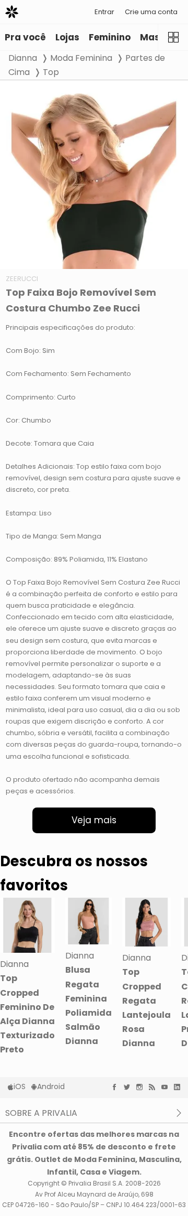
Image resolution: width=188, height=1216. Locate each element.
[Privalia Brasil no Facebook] (117, 1087)
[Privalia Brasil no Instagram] (142, 1087)
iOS (20, 1086)
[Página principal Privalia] (11, 11)
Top (51, 72)
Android (51, 1086)
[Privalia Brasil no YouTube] (167, 1087)
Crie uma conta (151, 12)
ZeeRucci (22, 279)
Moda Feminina (81, 58)
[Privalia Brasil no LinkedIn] (179, 1087)
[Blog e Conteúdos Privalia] (154, 1087)
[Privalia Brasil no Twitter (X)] (129, 1087)
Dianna (22, 58)
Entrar (104, 12)
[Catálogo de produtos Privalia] (173, 37)
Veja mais (94, 820)
